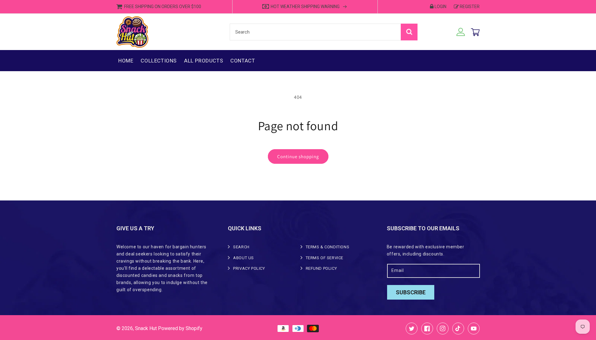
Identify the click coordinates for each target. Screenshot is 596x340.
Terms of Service (325, 257)
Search (241, 247)
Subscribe (411, 292)
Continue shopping (298, 156)
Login (440, 6)
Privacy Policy (249, 268)
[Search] (409, 32)
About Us (243, 257)
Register (470, 6)
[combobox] (323, 32)
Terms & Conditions (328, 247)
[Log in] (460, 32)
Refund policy (321, 268)
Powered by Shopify (180, 328)
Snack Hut (146, 328)
